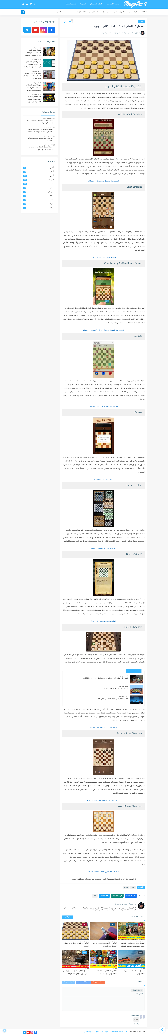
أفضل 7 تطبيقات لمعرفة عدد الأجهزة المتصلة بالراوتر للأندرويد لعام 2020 (32, 64)
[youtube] (27, 4)
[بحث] (23, 12)
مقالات (144, 12)
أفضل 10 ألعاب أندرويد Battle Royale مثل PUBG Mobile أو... (105, 678)
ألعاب (72, 12)
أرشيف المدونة (71, 4)
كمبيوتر (92, 12)
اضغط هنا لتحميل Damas (103, 480)
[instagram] (30, 4)
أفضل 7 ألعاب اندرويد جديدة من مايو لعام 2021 (113, 699)
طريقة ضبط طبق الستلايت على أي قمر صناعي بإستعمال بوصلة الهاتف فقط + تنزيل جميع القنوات (32, 53)
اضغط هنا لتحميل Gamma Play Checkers (103, 801)
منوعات (114, 12)
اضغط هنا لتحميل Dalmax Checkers (103, 407)
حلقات (85, 12)
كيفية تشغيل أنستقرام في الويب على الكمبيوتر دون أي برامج (40, 148)
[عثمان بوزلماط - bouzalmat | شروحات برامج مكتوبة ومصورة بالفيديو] (135, 4)
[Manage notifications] (4, 1030)
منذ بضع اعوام (123, 676)
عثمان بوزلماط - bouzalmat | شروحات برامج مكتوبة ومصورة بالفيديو (106, 1032)
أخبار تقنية (57, 12)
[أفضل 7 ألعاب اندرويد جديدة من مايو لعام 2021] (136, 699)
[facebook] (34, 4)
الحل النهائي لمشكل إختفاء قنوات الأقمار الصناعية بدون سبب (34, 99)
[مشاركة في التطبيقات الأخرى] (95, 896)
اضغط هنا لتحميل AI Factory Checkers (103, 181)
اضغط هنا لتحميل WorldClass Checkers (103, 872)
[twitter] (23, 4)
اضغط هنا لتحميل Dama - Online (103, 549)
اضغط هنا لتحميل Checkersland (103, 258)
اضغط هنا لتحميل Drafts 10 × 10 (103, 621)
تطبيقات (128, 12)
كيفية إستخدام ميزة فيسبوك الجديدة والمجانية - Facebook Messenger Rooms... (39, 131)
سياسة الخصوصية (113, 4)
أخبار (39, 168)
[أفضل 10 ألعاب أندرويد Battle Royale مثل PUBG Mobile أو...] (136, 679)
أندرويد (121, 12)
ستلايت (137, 12)
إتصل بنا (83, 4)
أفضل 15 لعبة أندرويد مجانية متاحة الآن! (115, 688)
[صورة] (49, 51)
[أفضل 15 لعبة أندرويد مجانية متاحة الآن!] (136, 689)
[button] (131, 896)
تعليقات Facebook (83, 982)
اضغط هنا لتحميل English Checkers (103, 728)
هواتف (78, 12)
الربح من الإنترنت (103, 12)
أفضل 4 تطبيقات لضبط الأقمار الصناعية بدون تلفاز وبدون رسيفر (32, 76)
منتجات (65, 12)
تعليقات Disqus (69, 982)
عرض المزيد (67, 917)
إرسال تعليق (137, 990)
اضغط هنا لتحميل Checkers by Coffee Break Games (103, 330)
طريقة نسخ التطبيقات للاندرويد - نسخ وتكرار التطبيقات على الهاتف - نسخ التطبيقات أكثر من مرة (33, 88)
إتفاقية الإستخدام (96, 4)
